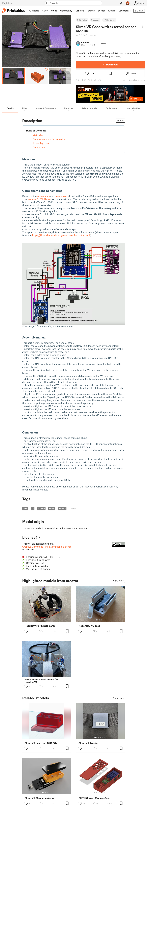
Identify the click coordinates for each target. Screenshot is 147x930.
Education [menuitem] (124, 10)
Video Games (110, 20)
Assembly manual (42, 143)
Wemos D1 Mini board (40, 199)
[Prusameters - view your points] (127, 3)
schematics (43, 196)
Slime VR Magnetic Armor (40, 798)
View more (118, 580)
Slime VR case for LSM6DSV (41, 743)
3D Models (83, 20)
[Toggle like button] (26, 631)
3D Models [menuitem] (33, 10)
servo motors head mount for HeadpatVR (41, 681)
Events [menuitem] (101, 10)
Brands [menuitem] (91, 10)
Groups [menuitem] (111, 10)
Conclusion (39, 147)
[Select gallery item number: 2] (47, 620)
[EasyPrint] (121, 3)
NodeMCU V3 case (89, 625)
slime (51, 508)
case (25, 508)
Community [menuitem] (66, 10)
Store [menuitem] (45, 10)
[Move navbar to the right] (130, 10)
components (62, 196)
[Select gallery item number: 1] (45, 620)
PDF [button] (121, 120)
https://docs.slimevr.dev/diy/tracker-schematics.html (61, 235)
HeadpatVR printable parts (40, 625)
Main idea (38, 135)
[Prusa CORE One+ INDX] (110, 94)
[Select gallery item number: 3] (101, 620)
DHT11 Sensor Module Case (94, 798)
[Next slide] (68, 76)
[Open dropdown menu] (142, 26)
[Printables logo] (13, 10)
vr (33, 508)
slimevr (62, 508)
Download (112, 64)
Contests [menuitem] (80, 10)
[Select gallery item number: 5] (105, 737)
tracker (41, 508)
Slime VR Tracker (89, 743)
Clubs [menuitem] (54, 10)
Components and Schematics (49, 139)
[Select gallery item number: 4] (104, 620)
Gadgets (96, 20)
